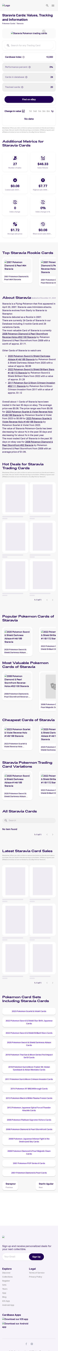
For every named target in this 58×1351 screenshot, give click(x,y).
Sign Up (36, 1256)
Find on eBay (29, 99)
